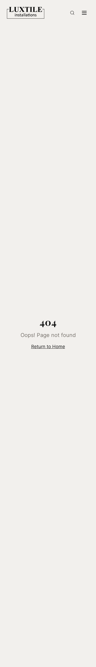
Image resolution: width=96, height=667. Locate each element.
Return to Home (48, 346)
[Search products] (72, 12)
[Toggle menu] (84, 12)
